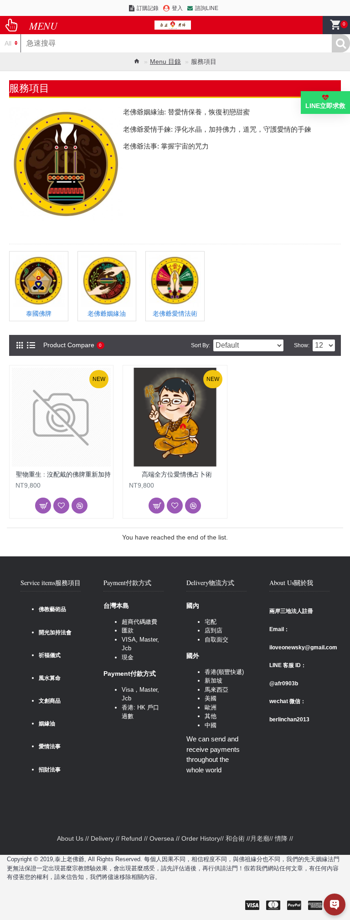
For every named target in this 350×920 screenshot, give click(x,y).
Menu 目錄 (165, 61)
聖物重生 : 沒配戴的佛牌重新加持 (63, 474)
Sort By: (200, 345)
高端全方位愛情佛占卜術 (177, 474)
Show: (301, 345)
